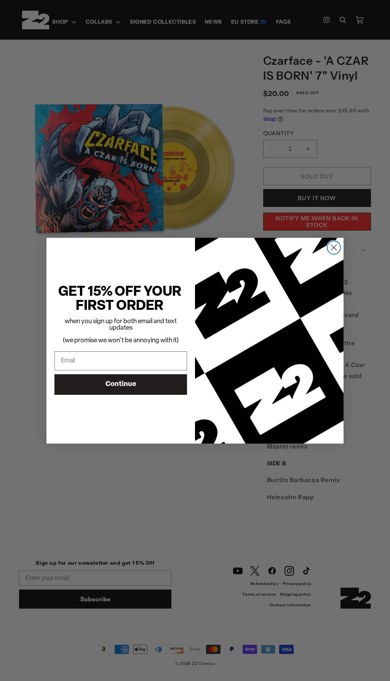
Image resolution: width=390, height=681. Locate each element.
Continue (120, 384)
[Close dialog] (333, 247)
